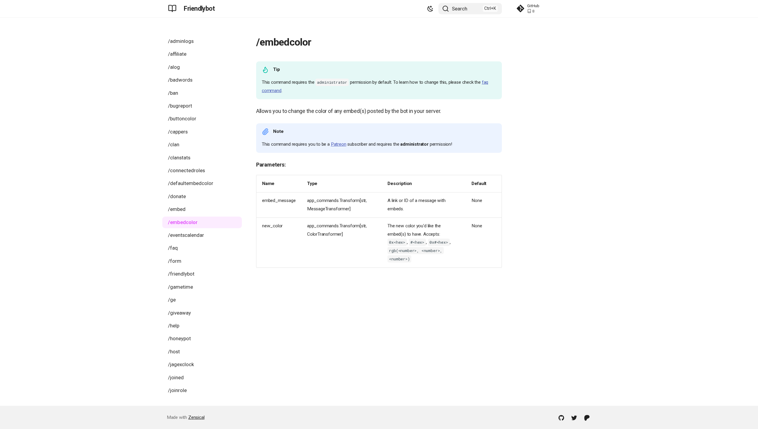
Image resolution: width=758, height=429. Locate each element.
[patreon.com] (587, 417)
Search (459, 9)
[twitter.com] (574, 417)
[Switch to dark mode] (430, 8)
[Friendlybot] (172, 8)
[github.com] (561, 417)
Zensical (196, 417)
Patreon (338, 144)
